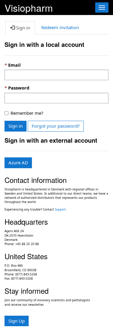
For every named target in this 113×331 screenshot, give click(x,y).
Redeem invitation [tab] (60, 27)
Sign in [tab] (22, 28)
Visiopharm (29, 7)
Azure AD (18, 162)
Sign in (15, 126)
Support (60, 209)
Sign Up (16, 321)
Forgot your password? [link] (56, 126)
